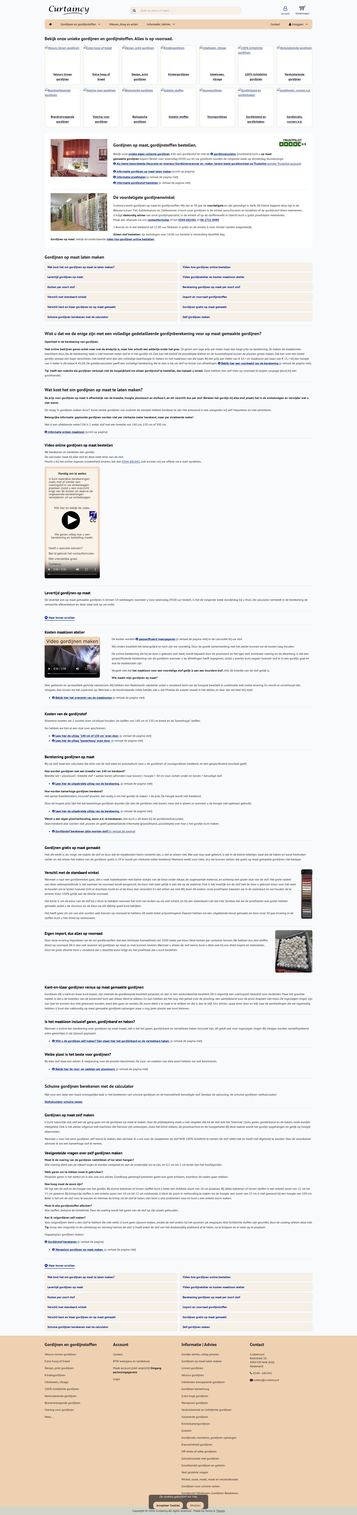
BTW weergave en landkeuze (131, 1361)
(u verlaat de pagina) (95, 831)
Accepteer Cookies (168, 1505)
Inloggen (297, 24)
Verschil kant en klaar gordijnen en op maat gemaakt (81, 307)
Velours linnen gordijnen (60, 1354)
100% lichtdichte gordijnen (62, 1389)
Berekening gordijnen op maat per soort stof (211, 287)
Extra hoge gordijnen (194, 1396)
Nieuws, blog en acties (123, 24)
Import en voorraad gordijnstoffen (205, 297)
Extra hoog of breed (57, 1361)
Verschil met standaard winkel (66, 297)
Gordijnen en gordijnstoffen (78, 24)
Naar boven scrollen (62, 617)
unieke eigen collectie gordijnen (149, 154)
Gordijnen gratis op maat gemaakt (205, 307)
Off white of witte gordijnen (199, 1451)
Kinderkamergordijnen (195, 1423)
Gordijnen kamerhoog (195, 1389)
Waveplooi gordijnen (194, 1403)
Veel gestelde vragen (194, 1472)
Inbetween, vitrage (56, 1382)
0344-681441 (131, 461)
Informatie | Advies (159, 24)
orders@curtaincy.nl (266, 1380)
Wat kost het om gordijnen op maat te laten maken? (81, 267)
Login (116, 1379)
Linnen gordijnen (192, 1368)
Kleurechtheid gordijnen (196, 1444)
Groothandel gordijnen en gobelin (203, 1465)
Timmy (220, 1511)
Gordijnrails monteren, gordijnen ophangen (209, 1437)
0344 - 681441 (262, 1373)
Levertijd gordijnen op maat (65, 277)
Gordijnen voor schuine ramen (200, 1486)
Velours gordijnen (192, 1375)
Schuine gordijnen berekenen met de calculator (77, 317)
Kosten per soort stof (61, 287)
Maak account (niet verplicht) (131, 1368)
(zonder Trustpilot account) (209, 163)
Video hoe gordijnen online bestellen (207, 267)
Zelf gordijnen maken (196, 317)
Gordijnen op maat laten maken (201, 1361)
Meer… (49, 1417)
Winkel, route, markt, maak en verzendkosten (209, 1479)
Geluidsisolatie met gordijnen (200, 1458)
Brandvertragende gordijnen (62, 1403)
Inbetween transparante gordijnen (203, 1382)
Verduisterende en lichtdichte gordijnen (206, 1410)
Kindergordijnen (55, 1375)
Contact (275, 24)
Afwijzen (195, 1505)
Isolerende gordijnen (194, 1417)
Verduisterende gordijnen (61, 1396)
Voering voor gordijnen (59, 1410)
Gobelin (186, 1430)
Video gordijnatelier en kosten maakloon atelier (214, 277)
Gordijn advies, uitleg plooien (200, 1354)
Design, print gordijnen (59, 1368)
